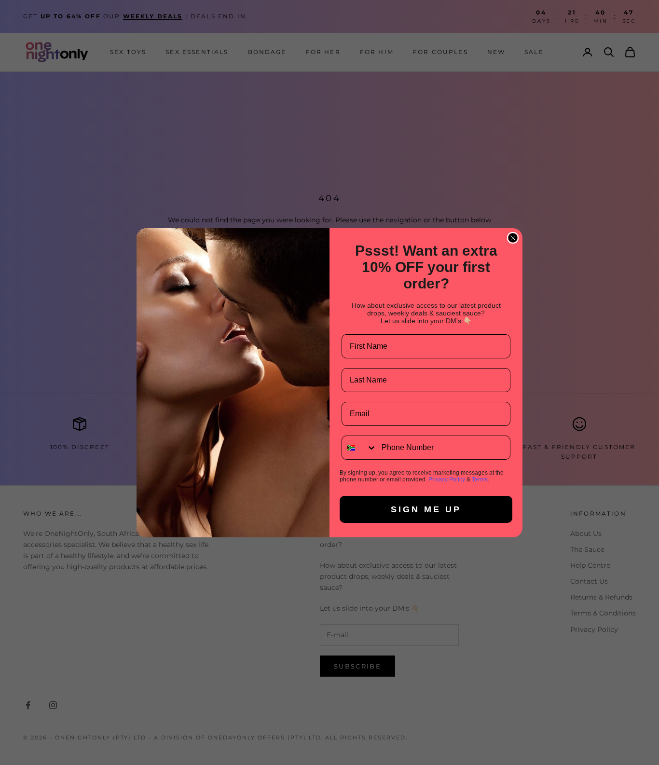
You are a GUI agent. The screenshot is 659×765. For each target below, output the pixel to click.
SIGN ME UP (426, 509)
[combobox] (359, 447)
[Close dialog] (513, 238)
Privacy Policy (446, 479)
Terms (480, 479)
